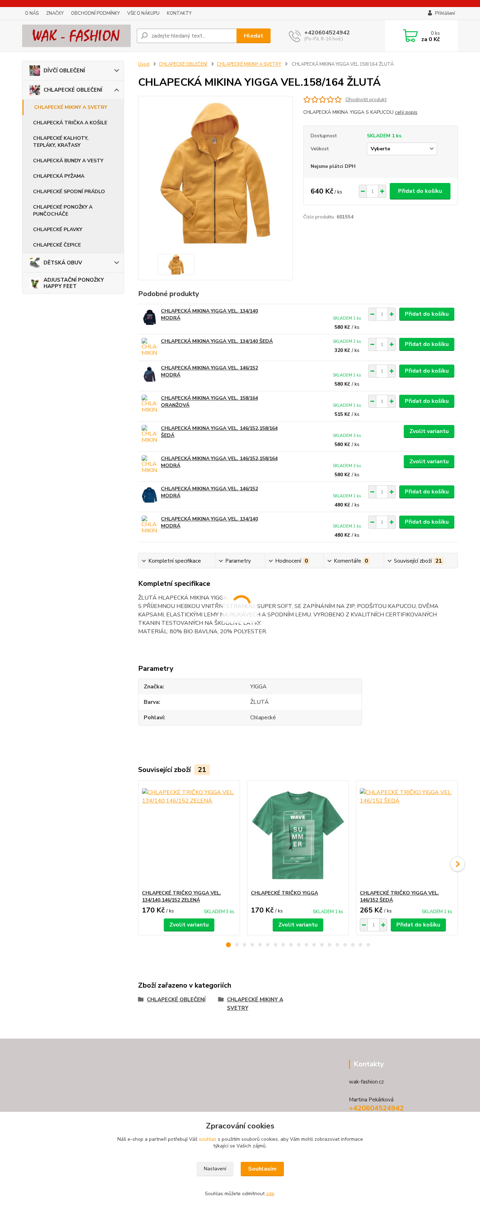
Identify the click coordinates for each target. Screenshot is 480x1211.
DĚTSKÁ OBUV (63, 262)
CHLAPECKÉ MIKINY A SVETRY (70, 107)
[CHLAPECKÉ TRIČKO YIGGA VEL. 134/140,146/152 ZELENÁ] (189, 835)
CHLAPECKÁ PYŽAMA (58, 176)
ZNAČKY (55, 13)
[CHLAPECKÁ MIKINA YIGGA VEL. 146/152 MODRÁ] (149, 374)
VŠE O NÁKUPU (143, 13)
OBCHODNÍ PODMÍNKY (95, 13)
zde (270, 1193)
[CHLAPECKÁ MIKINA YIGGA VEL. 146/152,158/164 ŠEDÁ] (149, 434)
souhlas (207, 1139)
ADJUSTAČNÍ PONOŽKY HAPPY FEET (74, 283)
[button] (228, 944)
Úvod (143, 64)
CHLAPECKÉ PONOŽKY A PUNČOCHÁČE (62, 210)
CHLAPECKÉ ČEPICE (57, 245)
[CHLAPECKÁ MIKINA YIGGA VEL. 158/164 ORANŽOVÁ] (149, 404)
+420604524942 (327, 33)
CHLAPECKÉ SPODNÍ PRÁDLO (69, 191)
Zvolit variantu (429, 431)
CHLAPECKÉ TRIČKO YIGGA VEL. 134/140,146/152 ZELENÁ (181, 896)
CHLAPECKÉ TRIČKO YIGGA (284, 893)
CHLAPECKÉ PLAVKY (57, 229)
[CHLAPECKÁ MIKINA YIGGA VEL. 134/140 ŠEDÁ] (149, 347)
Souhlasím (262, 1169)
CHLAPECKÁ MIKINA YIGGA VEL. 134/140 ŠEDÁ (217, 341)
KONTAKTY (179, 13)
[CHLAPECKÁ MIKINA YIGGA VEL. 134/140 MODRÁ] (149, 317)
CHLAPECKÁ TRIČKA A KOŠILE (70, 122)
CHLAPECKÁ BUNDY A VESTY (68, 160)
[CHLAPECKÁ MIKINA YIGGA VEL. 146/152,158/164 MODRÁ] (149, 464)
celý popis (406, 112)
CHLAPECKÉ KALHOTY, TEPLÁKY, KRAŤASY (61, 142)
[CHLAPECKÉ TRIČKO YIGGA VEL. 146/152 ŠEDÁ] (407, 835)
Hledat (253, 36)
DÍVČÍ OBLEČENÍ (64, 70)
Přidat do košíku (420, 191)
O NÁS (32, 13)
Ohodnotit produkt (366, 99)
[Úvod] (76, 36)
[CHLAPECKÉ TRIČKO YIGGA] (298, 835)
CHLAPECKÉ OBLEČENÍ (73, 89)
